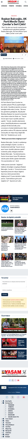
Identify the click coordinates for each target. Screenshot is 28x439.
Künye (7, 434)
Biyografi (8, 430)
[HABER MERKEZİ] (5, 208)
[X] (12, 380)
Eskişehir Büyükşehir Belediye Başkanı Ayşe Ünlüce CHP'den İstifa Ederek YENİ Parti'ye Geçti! (20, 230)
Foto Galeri (9, 419)
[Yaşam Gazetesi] (13, 2)
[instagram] (18, 397)
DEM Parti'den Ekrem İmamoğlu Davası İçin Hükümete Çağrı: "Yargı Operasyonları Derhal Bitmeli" (20, 246)
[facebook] (7, 397)
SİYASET (10, 413)
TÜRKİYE (11, 6)
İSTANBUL (19, 6)
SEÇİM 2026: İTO (13, 417)
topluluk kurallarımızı (15, 299)
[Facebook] (10, 380)
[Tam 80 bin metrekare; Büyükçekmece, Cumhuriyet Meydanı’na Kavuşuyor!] (7, 239)
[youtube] (23, 397)
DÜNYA (26, 6)
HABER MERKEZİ (8, 58)
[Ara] (25, 2)
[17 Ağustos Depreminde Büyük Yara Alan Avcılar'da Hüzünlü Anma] (21, 256)
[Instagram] (15, 380)
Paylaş (4, 54)
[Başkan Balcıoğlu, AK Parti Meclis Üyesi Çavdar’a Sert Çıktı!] (14, 44)
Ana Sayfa (8, 401)
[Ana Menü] (1, 2)
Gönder (4, 294)
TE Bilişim (18, 392)
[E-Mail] (11, 211)
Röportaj (8, 428)
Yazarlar (8, 422)
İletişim (7, 436)
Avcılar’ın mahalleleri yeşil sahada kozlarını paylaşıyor (7, 229)
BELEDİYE (14, 16)
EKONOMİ (11, 415)
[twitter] (12, 397)
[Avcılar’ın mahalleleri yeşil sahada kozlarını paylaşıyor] (7, 223)
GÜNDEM (4, 6)
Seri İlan (7, 426)
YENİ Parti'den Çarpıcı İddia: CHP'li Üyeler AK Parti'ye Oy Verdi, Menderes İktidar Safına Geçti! (7, 264)
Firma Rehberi (9, 424)
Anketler (8, 432)
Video (7, 421)
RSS (5, 387)
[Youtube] (18, 380)
